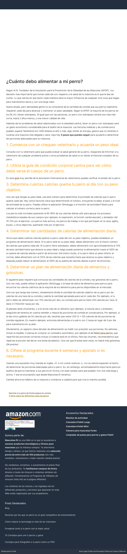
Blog (7, 508)
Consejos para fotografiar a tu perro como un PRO (30, 542)
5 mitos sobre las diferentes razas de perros (29, 396)
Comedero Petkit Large (78, 422)
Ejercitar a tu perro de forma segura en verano (30, 393)
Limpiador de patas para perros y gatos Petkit (89, 435)
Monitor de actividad (77, 418)
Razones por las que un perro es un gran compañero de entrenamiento (40, 515)
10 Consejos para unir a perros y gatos (24, 535)
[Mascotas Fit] (21, 3)
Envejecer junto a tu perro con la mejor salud (27, 528)
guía (17, 178)
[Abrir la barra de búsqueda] (116, 4)
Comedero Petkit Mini (77, 426)
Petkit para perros (103, 333)
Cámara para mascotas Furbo (81, 430)
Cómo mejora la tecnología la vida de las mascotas (30, 521)
